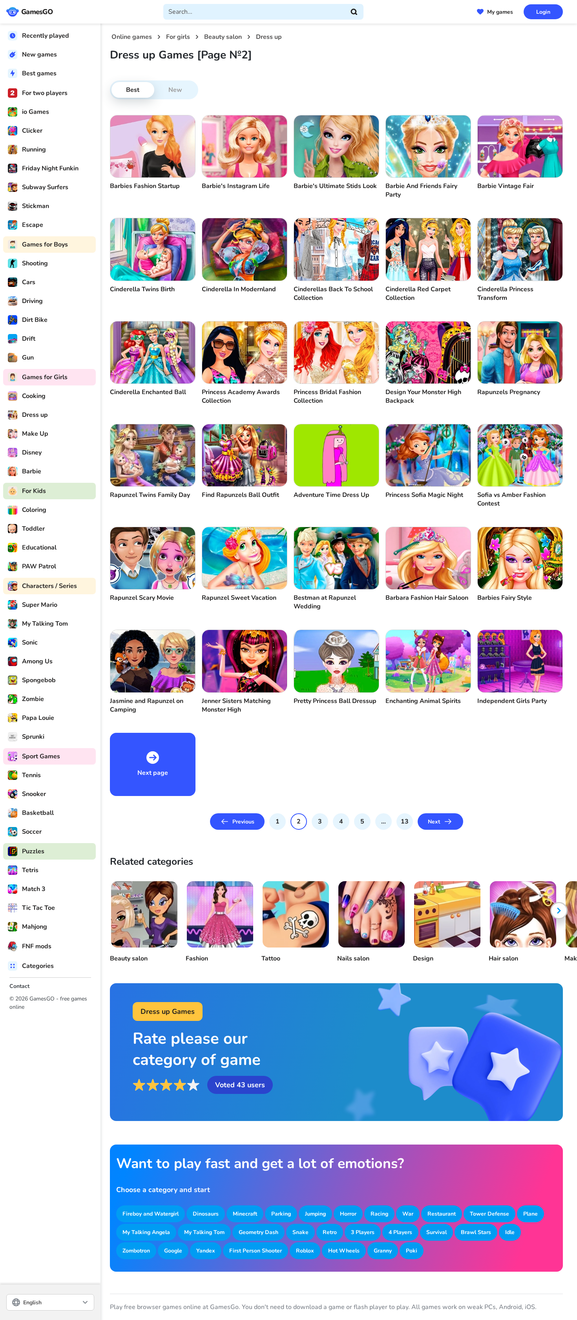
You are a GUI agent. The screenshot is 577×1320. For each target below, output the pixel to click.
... (383, 821)
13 (405, 821)
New (175, 90)
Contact (19, 986)
